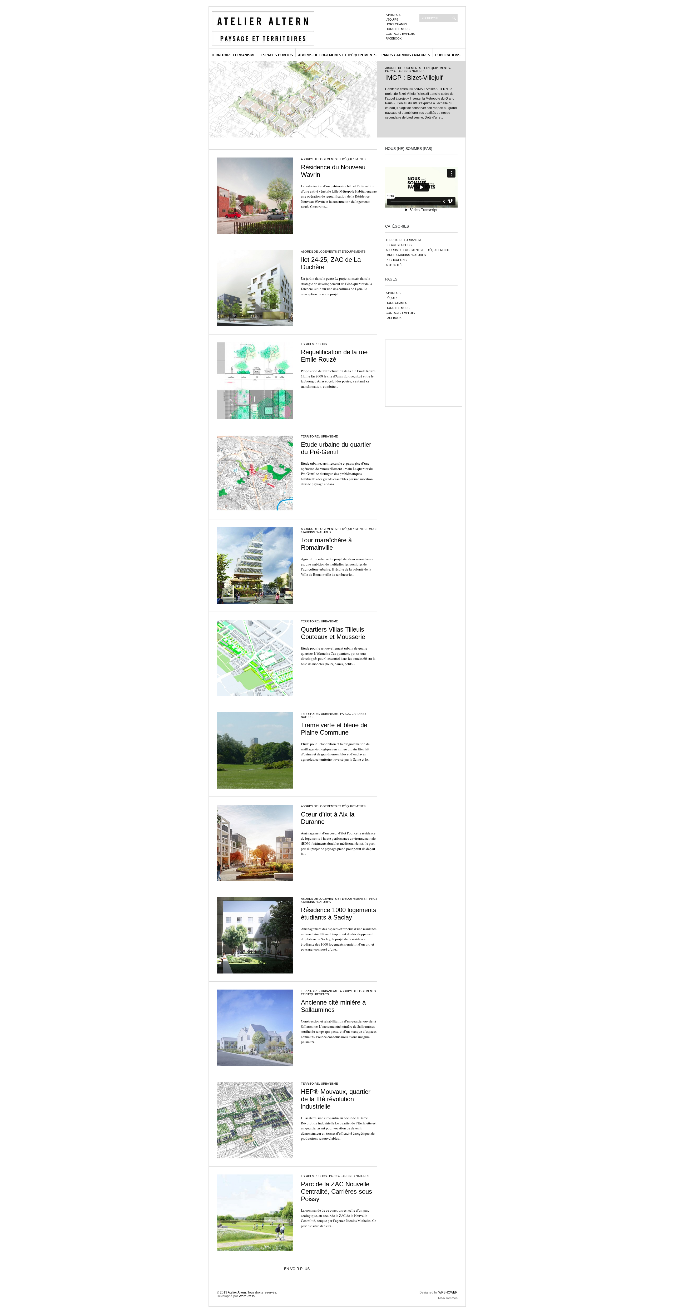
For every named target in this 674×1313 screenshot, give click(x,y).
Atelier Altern (237, 1292)
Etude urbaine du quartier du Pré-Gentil (336, 448)
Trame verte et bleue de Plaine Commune (334, 728)
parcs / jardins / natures (405, 55)
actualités (394, 265)
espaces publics (277, 55)
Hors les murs (397, 29)
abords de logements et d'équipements (417, 68)
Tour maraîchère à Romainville (326, 544)
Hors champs (396, 24)
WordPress (247, 1296)
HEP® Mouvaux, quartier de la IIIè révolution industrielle (335, 1099)
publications (447, 55)
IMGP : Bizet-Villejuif (414, 77)
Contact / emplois (400, 33)
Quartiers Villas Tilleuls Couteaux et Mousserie (333, 633)
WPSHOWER (448, 1292)
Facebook (394, 38)
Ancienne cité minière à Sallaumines (333, 1006)
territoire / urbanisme (233, 55)
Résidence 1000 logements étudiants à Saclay (338, 913)
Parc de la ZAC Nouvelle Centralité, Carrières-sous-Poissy (337, 1191)
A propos (393, 14)
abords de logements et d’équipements (337, 55)
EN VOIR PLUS (297, 1269)
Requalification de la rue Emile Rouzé (334, 355)
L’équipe (392, 19)
